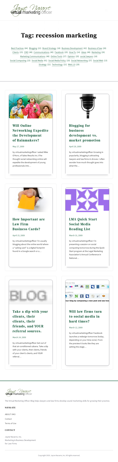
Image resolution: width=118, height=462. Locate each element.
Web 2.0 (73, 64)
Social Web (100, 60)
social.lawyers (88, 56)
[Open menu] (106, 10)
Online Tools (58, 56)
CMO (28, 52)
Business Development (74, 48)
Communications (43, 52)
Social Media (39, 60)
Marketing (98, 52)
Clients (17, 52)
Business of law (97, 48)
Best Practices (19, 48)
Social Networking (81, 60)
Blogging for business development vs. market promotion (84, 132)
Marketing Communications (34, 56)
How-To (74, 52)
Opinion (73, 56)
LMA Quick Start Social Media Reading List (83, 224)
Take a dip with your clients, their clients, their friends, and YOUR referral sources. (30, 321)
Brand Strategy (51, 48)
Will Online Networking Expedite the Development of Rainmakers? (31, 132)
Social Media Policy (59, 60)
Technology (59, 64)
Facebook (61, 52)
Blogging (35, 48)
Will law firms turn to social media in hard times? (85, 316)
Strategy (45, 64)
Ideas (85, 52)
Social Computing (20, 60)
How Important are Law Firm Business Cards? (29, 224)
